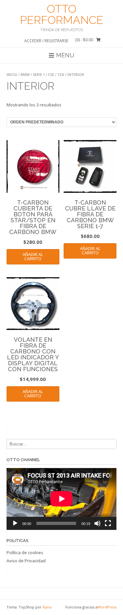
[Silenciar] (97, 523)
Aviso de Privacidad (26, 561)
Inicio (12, 74)
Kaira (47, 607)
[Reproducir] (15, 523)
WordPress (106, 607)
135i (60, 74)
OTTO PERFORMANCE (61, 14)
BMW (25, 74)
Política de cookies (25, 552)
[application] (61, 499)
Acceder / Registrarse (46, 40)
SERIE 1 (39, 74)
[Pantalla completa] (108, 523)
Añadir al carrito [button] (33, 256)
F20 (51, 74)
